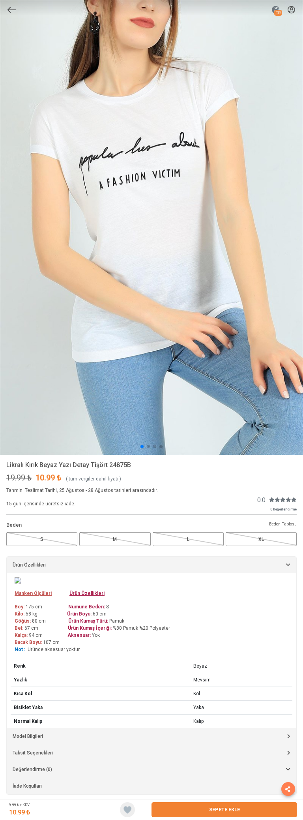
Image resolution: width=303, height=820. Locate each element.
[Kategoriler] (12, 10)
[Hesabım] (291, 10)
